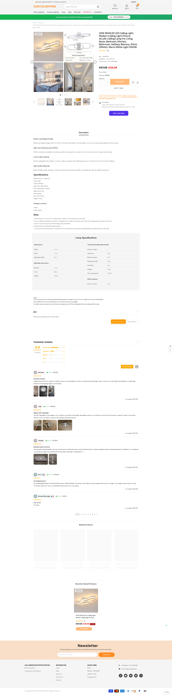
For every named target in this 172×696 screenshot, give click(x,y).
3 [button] (64, 94)
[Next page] (97, 514)
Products (41, 23)
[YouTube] (136, 675)
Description (84, 132)
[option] (48, 62)
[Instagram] (126, 675)
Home (34, 23)
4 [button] (66, 94)
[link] (133, 82)
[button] (32, 61)
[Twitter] (141, 675)
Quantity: (102, 78)
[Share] (136, 82)
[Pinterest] (131, 675)
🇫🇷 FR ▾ (134, 2)
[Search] (82, 7)
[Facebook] (120, 675)
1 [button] (60, 94)
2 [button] (62, 94)
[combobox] (80, 7)
